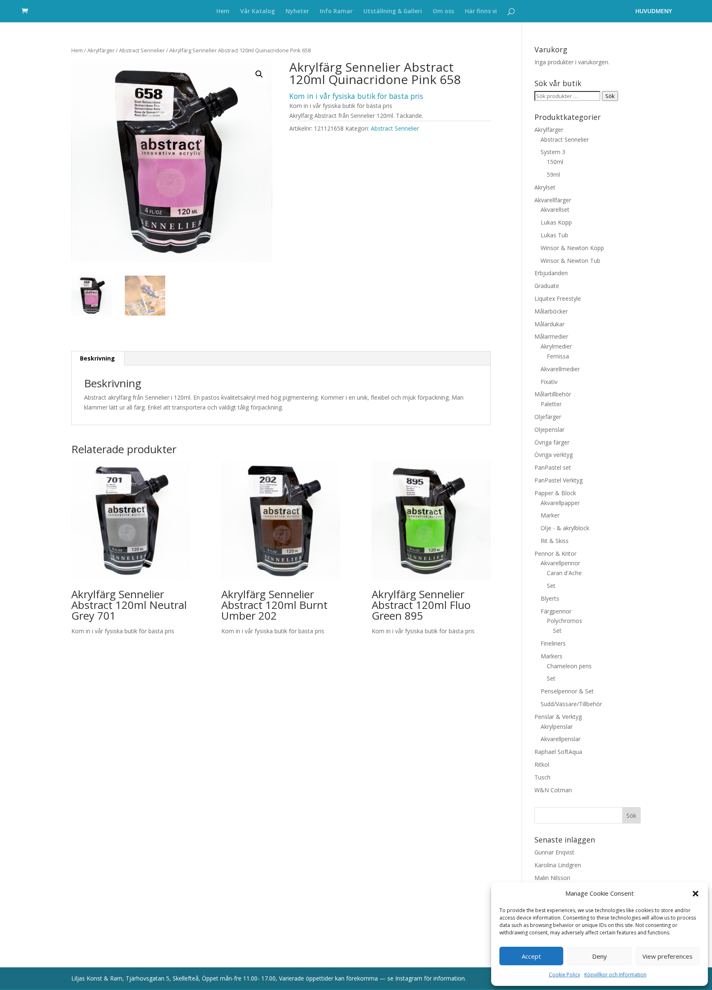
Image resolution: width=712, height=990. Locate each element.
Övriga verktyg (553, 455)
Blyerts (550, 598)
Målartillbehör (552, 394)
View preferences (667, 956)
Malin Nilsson (552, 878)
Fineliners (553, 643)
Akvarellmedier (560, 369)
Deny (599, 956)
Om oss (443, 11)
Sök (610, 96)
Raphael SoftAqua (558, 752)
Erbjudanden (551, 273)
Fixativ (549, 382)
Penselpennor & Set (567, 691)
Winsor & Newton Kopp (572, 248)
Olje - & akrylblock (565, 528)
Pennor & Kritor (555, 553)
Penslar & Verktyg (558, 717)
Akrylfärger (101, 50)
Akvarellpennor (560, 563)
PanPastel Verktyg (558, 480)
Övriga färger (551, 442)
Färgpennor (556, 611)
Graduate (546, 286)
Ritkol (541, 764)
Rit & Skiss (555, 541)
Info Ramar (336, 11)
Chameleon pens (569, 666)
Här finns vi (481, 11)
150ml (555, 162)
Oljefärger (547, 417)
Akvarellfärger (552, 200)
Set (551, 586)
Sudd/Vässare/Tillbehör (571, 704)
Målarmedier (551, 336)
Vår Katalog (257, 11)
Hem (223, 11)
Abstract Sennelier (142, 50)
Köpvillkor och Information (615, 974)
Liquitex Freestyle (557, 298)
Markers (551, 656)
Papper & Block (555, 493)
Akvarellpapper (560, 503)
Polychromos (564, 621)
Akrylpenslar (557, 726)
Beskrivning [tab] (97, 358)
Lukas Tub (554, 235)
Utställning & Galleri (392, 11)
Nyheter (297, 11)
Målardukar (549, 324)
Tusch (542, 777)
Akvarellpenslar (561, 739)
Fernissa (558, 356)
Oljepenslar (549, 429)
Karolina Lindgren (557, 865)
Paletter (551, 404)
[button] (695, 893)
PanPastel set (552, 467)
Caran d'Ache (564, 573)
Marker (550, 515)
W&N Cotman (553, 790)
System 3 (553, 152)
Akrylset (544, 187)
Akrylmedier (556, 346)
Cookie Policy (564, 974)
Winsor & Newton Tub (570, 260)
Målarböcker (551, 311)
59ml (553, 174)
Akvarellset (555, 209)
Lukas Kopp (556, 222)
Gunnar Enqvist (554, 852)
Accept (531, 956)
